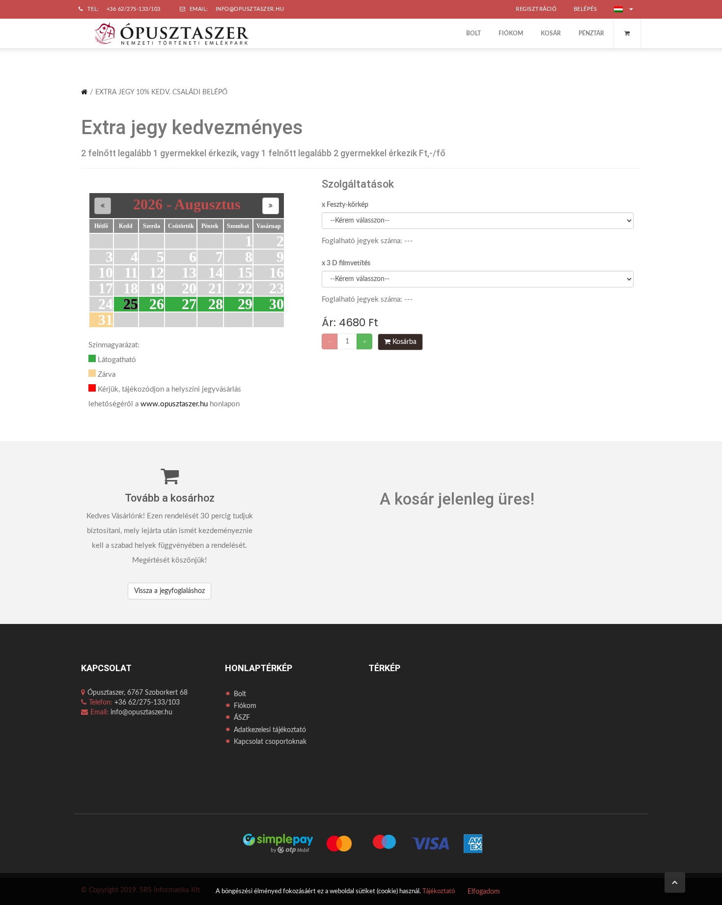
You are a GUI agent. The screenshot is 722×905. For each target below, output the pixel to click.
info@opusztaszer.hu (250, 9)
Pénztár (591, 33)
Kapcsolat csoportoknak (270, 741)
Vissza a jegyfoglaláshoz (169, 591)
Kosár (551, 33)
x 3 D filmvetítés (346, 263)
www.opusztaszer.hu (174, 404)
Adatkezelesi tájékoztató (270, 730)
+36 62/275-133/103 (134, 9)
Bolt (473, 33)
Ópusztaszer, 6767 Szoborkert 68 (137, 692)
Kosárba (403, 342)
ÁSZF (242, 717)
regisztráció (536, 9)
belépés (585, 9)
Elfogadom (484, 891)
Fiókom (511, 33)
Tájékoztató (438, 891)
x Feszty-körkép (345, 204)
